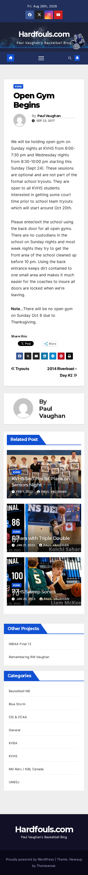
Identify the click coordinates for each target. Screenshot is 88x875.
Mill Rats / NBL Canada (26, 769)
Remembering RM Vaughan (29, 657)
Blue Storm (17, 704)
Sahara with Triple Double (41, 538)
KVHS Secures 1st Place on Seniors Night (41, 482)
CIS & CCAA (18, 717)
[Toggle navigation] (41, 57)
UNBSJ (14, 782)
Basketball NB (19, 691)
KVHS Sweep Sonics (34, 592)
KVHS (18, 86)
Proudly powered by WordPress (30, 859)
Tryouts (22, 368)
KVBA (13, 743)
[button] (69, 58)
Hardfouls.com (44, 34)
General (14, 730)
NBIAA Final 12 (20, 644)
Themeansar (46, 866)
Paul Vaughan (49, 116)
